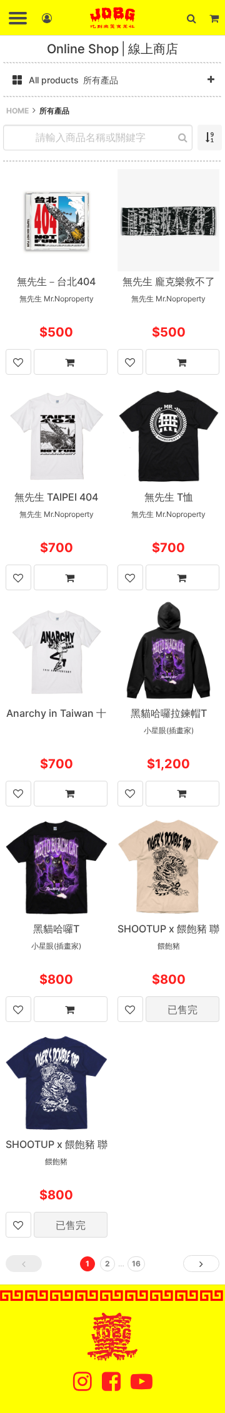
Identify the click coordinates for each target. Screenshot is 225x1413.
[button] (191, 18)
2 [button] (107, 1263)
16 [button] (136, 1263)
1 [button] (87, 1263)
